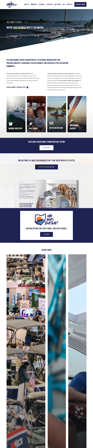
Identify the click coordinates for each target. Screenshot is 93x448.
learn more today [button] (21, 87)
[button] (14, 36)
